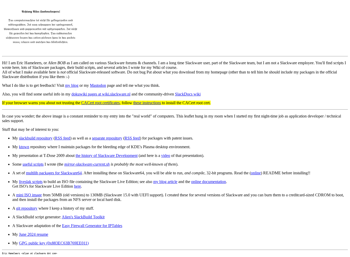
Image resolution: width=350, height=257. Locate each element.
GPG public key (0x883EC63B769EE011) (54, 243)
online (256, 173)
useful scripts (33, 164)
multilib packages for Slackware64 (54, 173)
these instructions (147, 103)
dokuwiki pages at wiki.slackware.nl (100, 94)
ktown (24, 147)
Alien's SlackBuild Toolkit (83, 217)
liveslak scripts (31, 181)
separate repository (107, 138)
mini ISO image (29, 195)
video (165, 155)
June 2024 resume (33, 234)
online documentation (208, 181)
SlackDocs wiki (188, 94)
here (77, 186)
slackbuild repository (36, 138)
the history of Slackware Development (107, 155)
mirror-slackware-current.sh (87, 164)
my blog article (165, 181)
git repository (26, 208)
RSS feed (62, 138)
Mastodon (98, 85)
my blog (71, 85)
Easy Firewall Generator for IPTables (92, 225)
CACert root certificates (100, 103)
